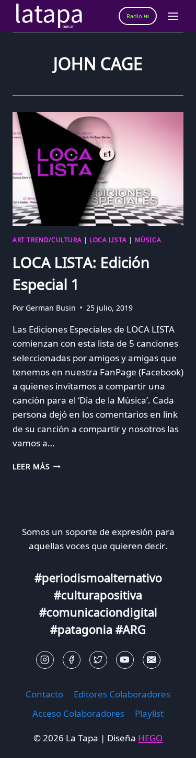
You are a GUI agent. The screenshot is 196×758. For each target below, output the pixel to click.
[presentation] (98, 169)
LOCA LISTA (108, 239)
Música (148, 239)
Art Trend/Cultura (47, 239)
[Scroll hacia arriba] (26, 742)
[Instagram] (45, 660)
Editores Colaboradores (122, 694)
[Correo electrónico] (151, 660)
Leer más (37, 466)
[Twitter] (98, 660)
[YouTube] (125, 660)
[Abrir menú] (172, 16)
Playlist (149, 713)
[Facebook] (71, 660)
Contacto (44, 694)
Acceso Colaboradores (78, 713)
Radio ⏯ (137, 16)
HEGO (150, 738)
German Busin (51, 308)
